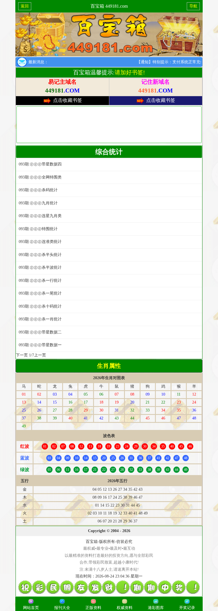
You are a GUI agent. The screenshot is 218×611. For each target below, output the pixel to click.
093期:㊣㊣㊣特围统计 (38, 229)
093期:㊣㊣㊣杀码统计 (38, 190)
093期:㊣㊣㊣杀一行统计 (40, 280)
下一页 (22, 355)
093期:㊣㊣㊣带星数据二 (40, 332)
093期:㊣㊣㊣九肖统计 (38, 203)
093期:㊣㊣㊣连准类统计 (40, 242)
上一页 (40, 355)
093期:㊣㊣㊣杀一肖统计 (40, 319)
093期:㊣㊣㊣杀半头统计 (40, 255)
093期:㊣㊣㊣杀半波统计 (40, 267)
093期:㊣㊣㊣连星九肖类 (40, 216)
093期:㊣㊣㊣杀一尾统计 (40, 293)
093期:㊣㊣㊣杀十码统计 (40, 306)
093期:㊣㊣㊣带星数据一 (40, 345)
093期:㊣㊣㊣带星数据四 (40, 164)
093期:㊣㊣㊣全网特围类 (40, 177)
